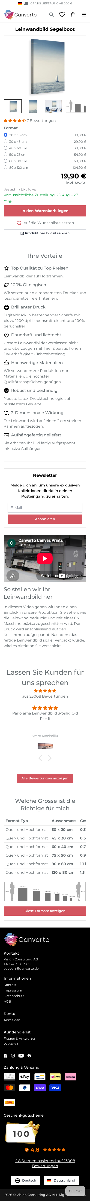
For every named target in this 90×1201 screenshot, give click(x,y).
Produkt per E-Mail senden (47, 233)
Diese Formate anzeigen (45, 911)
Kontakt (10, 985)
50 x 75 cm (18, 155)
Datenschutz (14, 996)
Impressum (13, 990)
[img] (45, 691)
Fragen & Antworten (20, 1038)
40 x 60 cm (18, 148)
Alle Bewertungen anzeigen (45, 778)
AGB (7, 1001)
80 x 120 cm (18, 167)
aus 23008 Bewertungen (45, 696)
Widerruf (11, 1044)
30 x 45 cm (18, 142)
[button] (13, 106)
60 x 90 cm (18, 161)
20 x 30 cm (18, 135)
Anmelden (12, 1020)
